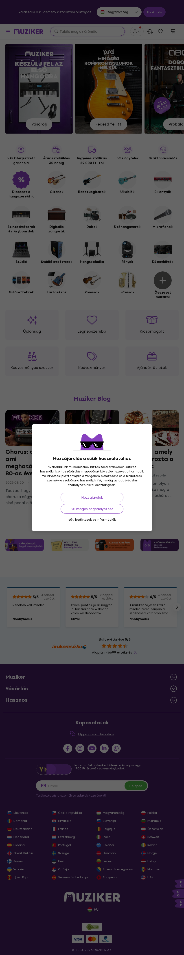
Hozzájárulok (92, 497)
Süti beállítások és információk (92, 519)
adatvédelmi (128, 480)
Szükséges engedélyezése (92, 509)
